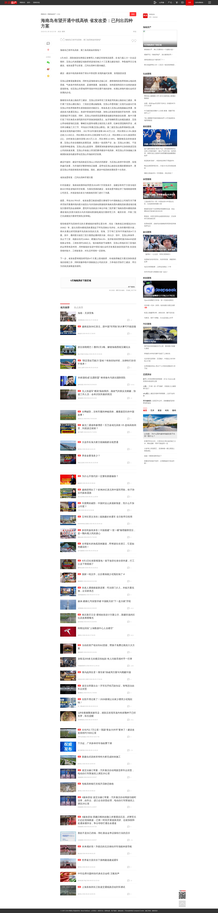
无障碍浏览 (36, 2)
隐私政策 (120, 911)
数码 (174, 410)
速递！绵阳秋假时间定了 (153, 456)
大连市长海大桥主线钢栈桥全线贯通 (100, 442)
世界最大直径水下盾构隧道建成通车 (100, 860)
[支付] (177, 2)
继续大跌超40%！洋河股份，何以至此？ (158, 173)
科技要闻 (147, 278)
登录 (189, 2)
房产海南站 (131, 287)
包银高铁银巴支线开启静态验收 (98, 784)
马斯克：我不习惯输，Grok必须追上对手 (158, 318)
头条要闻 (147, 74)
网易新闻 (152, 14)
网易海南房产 (52, 14)
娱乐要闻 (147, 232)
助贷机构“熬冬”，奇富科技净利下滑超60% (159, 161)
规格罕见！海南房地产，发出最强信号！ (158, 54)
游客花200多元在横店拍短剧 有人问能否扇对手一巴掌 (105, 658)
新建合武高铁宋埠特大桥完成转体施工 (101, 757)
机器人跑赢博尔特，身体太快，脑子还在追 (159, 313)
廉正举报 (148, 911)
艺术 (152, 410)
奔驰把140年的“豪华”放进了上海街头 (157, 353)
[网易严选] (170, 2)
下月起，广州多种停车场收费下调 (95, 743)
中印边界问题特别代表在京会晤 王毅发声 (98, 873)
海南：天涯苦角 (86, 313)
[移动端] (155, 2)
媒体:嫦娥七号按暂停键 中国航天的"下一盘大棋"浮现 (104, 601)
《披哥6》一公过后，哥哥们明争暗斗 (157, 254)
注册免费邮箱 (199, 2)
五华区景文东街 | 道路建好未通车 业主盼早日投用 (107, 516)
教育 (145, 410)
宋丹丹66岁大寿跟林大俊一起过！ (156, 272)
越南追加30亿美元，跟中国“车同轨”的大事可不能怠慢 (109, 326)
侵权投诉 (154, 911)
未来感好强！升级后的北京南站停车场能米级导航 (107, 846)
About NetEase (85, 911)
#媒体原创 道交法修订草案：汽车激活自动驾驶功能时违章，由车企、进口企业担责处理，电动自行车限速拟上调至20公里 (107, 800)
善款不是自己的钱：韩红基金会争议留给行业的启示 (104, 833)
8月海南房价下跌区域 (81, 280)
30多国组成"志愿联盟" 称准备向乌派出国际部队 (102, 377)
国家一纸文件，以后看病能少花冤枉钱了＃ (103, 574)
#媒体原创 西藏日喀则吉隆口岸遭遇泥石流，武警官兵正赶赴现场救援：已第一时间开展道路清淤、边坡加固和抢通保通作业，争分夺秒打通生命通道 (107, 820)
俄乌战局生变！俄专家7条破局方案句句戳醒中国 (106, 672)
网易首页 (22, 2)
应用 (28, 2)
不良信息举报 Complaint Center (134, 911)
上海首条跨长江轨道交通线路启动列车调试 (103, 887)
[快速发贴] (48, 43)
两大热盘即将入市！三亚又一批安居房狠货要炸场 (160, 65)
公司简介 (94, 911)
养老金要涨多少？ (91, 455)
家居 (159, 410)
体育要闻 (147, 179)
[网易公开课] (162, 2)
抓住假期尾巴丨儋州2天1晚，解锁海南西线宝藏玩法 (104, 347)
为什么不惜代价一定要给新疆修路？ (100, 476)
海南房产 (147, 27)
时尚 (167, 410)
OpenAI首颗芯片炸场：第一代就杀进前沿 (158, 300)
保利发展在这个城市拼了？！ (154, 60)
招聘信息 (107, 911)
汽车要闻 (147, 324)
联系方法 (100, 911)
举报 (134, 31)
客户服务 (114, 911)
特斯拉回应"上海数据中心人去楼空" (95, 628)
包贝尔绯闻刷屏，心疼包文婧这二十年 (157, 267)
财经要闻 (147, 126)
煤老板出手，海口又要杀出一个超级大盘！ (159, 49)
